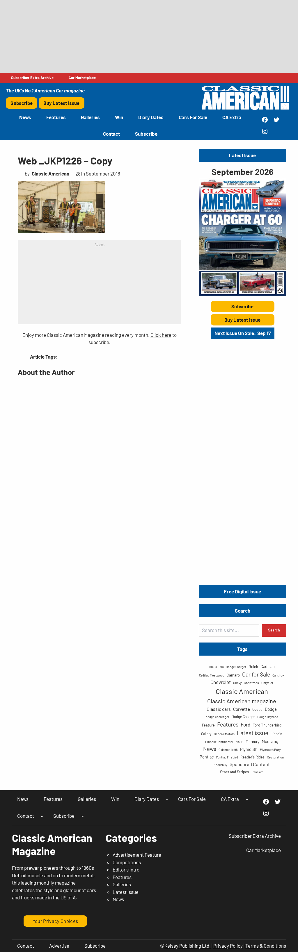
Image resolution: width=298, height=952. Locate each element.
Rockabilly (220, 765)
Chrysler (267, 683)
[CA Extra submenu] (247, 799)
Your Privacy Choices (55, 921)
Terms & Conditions (265, 946)
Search (274, 630)
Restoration (275, 757)
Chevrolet (220, 682)
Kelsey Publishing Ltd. (187, 946)
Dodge (271, 709)
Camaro (233, 675)
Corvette (241, 709)
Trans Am (257, 772)
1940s (213, 667)
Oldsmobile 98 (228, 749)
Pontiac (207, 756)
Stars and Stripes (234, 772)
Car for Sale (256, 674)
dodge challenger (217, 717)
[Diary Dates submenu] (166, 799)
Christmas (251, 683)
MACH (239, 742)
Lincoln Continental (219, 742)
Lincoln (276, 734)
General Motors (224, 734)
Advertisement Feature (137, 855)
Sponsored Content (250, 764)
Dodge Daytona (267, 717)
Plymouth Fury (270, 749)
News (209, 748)
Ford (245, 724)
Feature (208, 725)
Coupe (257, 709)
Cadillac (267, 666)
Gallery (206, 734)
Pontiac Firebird (227, 757)
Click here (160, 335)
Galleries (122, 884)
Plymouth (249, 749)
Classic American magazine (241, 700)
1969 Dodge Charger (232, 667)
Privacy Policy (228, 946)
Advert (99, 244)
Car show (278, 675)
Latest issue (252, 732)
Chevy (237, 683)
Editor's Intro (126, 869)
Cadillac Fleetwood (211, 675)
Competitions (127, 862)
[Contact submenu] (41, 815)
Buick (253, 666)
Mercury (252, 741)
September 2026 (242, 172)
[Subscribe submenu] (82, 815)
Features (227, 724)
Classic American (242, 691)
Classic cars (219, 709)
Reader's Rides (252, 757)
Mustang (270, 741)
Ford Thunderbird (267, 725)
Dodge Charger (243, 717)
